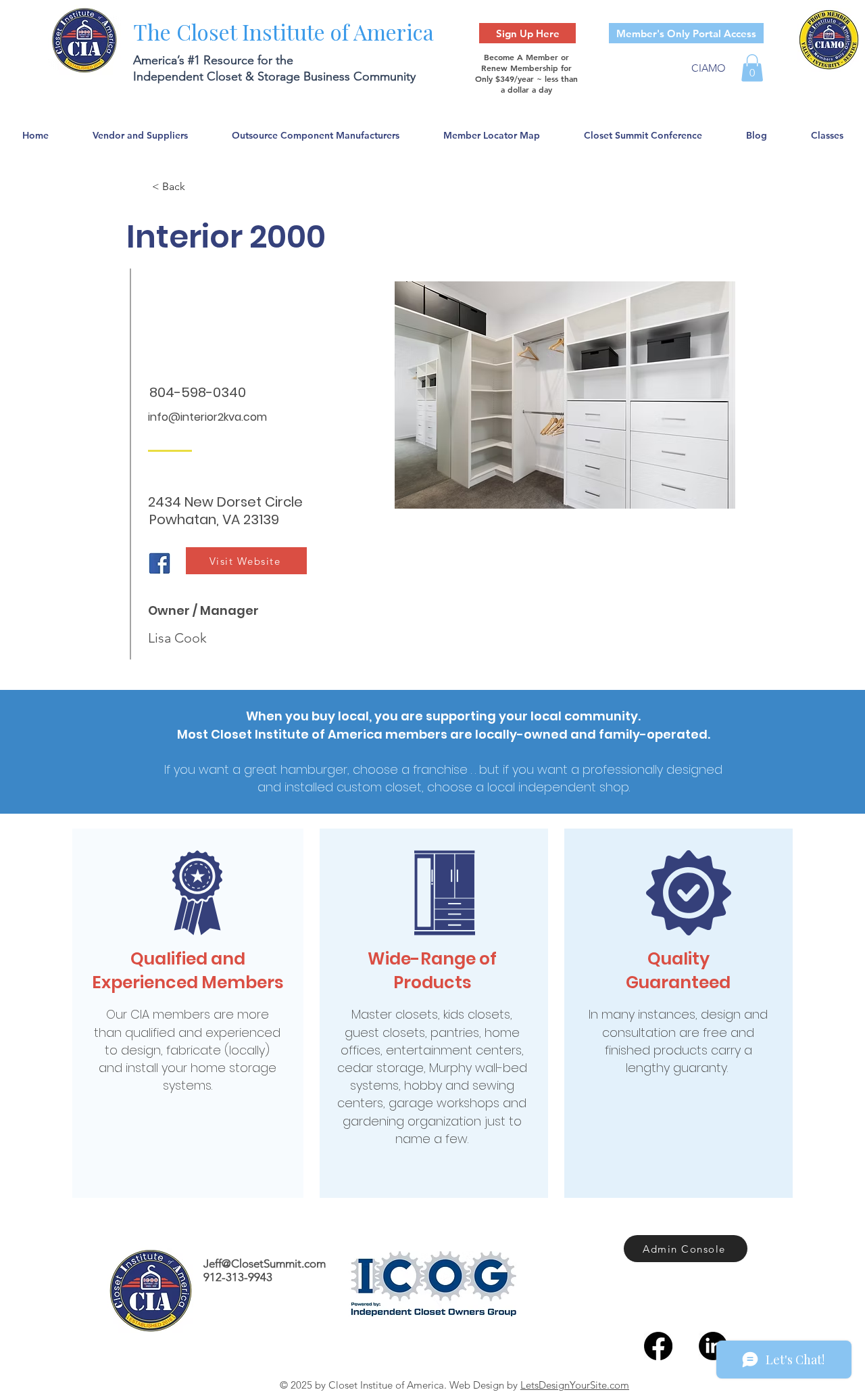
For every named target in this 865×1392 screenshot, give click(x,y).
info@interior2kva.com (207, 417)
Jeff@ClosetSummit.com (264, 1263)
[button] (752, 68)
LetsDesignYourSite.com (574, 1384)
